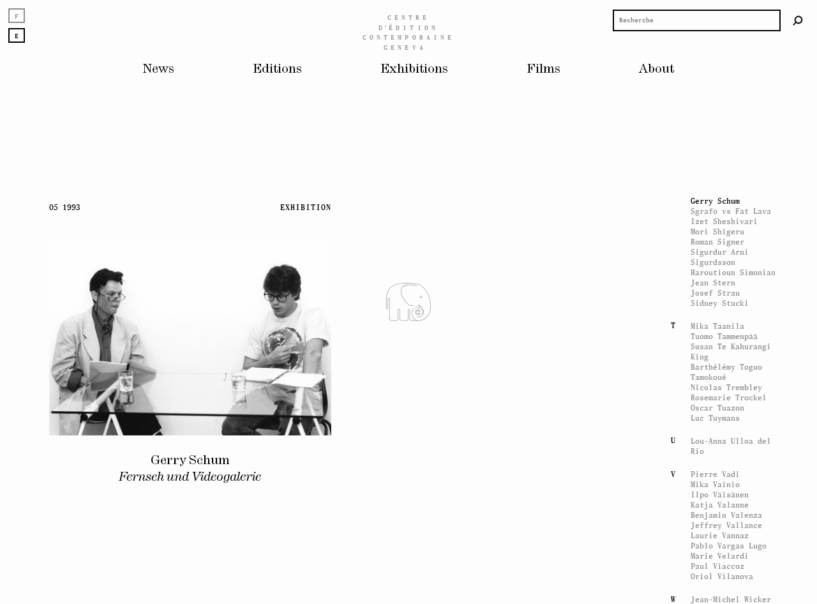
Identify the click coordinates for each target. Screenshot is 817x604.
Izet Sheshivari (724, 221)
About (656, 69)
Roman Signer (717, 241)
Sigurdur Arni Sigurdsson (720, 257)
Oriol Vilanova (722, 576)
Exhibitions (414, 69)
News (158, 69)
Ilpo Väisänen (720, 494)
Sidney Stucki (720, 303)
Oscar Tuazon (717, 407)
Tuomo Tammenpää (724, 336)
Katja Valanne (720, 505)
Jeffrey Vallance (726, 525)
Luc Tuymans (715, 418)
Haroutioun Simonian (733, 272)
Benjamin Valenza (726, 515)
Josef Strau (715, 293)
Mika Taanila (717, 326)
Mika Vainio (715, 484)
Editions (277, 69)
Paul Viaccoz (717, 566)
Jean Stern (713, 282)
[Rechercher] (798, 20)
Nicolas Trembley (726, 387)
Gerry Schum (715, 201)
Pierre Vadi (715, 474)
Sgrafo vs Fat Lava (731, 211)
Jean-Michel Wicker (731, 599)
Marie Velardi (720, 556)
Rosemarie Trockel (729, 397)
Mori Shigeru (717, 231)
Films (543, 69)
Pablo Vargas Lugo (729, 545)
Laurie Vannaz (720, 535)
